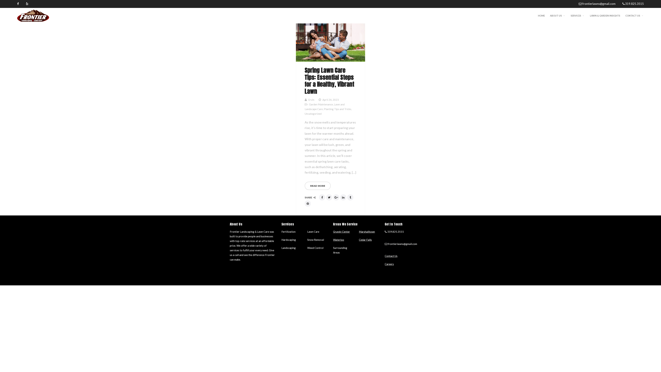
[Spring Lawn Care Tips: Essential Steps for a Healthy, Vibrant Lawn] (330, 42)
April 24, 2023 (330, 99)
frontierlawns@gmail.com (599, 4)
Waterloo (338, 239)
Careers (389, 264)
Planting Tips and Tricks (337, 109)
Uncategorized (313, 113)
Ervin (311, 99)
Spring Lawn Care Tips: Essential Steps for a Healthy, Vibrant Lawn (329, 81)
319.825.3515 (634, 4)
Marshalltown (367, 231)
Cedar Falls (365, 239)
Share (309, 197)
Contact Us (391, 255)
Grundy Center (341, 231)
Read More (317, 185)
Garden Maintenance (321, 104)
